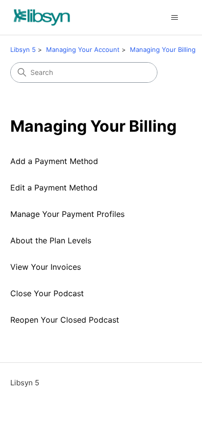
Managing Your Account (83, 49)
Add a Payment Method (54, 161)
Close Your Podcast (47, 293)
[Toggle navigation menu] (174, 17)
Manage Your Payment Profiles (67, 214)
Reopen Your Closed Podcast (64, 320)
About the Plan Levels (50, 240)
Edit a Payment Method (54, 187)
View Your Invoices (45, 267)
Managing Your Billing (163, 49)
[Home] (42, 17)
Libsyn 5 (23, 49)
